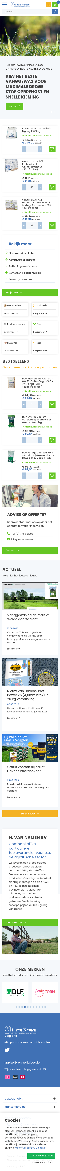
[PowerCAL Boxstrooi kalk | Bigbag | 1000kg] (11, 132)
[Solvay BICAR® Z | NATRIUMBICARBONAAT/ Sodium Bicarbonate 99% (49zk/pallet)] (11, 203)
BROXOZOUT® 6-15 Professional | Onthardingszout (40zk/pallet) (33, 165)
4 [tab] (25, 1007)
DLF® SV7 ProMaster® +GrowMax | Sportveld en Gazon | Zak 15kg (37, 419)
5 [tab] (28, 1007)
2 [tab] (54, 112)
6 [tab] (31, 1007)
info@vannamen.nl (22, 539)
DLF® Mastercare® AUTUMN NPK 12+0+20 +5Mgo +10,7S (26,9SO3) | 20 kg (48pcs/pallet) (37, 382)
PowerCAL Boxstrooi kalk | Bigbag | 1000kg (37, 130)
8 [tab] (36, 1007)
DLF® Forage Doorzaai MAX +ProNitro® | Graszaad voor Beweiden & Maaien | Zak (38, 455)
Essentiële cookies (42, 1162)
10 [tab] (42, 1007)
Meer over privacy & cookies (31, 1147)
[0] (55, 4)
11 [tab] (45, 1007)
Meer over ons (14, 922)
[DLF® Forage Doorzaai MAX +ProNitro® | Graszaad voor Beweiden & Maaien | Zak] (11, 456)
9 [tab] (39, 1007)
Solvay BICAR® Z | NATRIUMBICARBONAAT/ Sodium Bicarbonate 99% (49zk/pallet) (37, 203)
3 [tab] (22, 1007)
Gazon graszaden (20, 279)
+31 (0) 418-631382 (22, 533)
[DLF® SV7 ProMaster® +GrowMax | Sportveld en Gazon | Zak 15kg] (11, 421)
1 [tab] (51, 112)
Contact (11, 550)
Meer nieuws (28, 813)
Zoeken (55, 11)
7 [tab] (33, 1007)
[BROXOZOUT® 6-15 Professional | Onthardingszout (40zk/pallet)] (11, 165)
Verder (13, 106)
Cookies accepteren (41, 1155)
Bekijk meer (12, 292)
